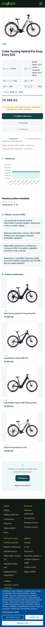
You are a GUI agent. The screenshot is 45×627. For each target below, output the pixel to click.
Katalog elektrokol (11, 514)
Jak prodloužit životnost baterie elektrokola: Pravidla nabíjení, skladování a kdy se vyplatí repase (22, 223)
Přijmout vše (22, 623)
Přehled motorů (31, 527)
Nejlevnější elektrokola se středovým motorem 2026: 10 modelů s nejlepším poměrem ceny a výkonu (20, 248)
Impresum (28, 551)
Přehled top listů (11, 542)
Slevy (6, 532)
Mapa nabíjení (10, 528)
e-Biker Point (30, 567)
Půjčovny (8, 523)
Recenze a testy (31, 522)
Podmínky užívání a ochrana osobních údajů (32, 559)
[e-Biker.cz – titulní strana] (8, 3)
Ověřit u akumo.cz (23, 116)
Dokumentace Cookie (10, 612)
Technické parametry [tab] (34, 139)
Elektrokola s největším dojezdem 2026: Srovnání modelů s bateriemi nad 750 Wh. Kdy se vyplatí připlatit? (22, 260)
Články (7, 510)
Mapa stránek (30, 572)
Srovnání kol (29, 518)
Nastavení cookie (13, 617)
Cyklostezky (9, 519)
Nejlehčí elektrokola (12, 547)
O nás (26, 547)
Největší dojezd (10, 551)
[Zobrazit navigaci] (40, 3)
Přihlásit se (22, 478)
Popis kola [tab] (13, 139)
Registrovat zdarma (23, 485)
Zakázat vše (34, 617)
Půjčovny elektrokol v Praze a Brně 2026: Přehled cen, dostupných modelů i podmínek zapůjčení (22, 235)
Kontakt (27, 542)
